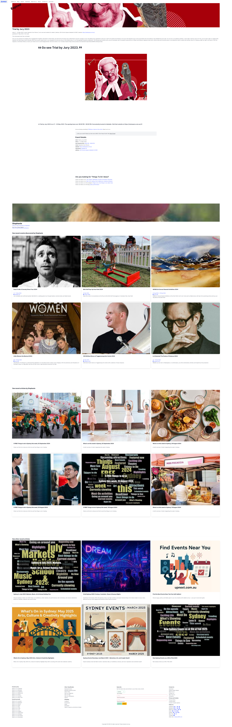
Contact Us (44, 1)
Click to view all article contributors (20, 228)
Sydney (93, 181)
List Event (51, 1)
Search (22, 1)
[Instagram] (176, 707)
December (110, 179)
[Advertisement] (5, 10)
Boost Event (112, 133)
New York (88, 181)
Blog (18, 1)
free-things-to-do (103, 182)
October (100, 179)
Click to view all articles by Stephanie (21, 225)
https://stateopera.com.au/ (88, 32)
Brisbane (110, 181)
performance (96, 184)
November (104, 179)
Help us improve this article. (96, 129)
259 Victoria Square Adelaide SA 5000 (88, 150)
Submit (119, 703)
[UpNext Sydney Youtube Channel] (174, 715)
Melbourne (100, 181)
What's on (13, 1)
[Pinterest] (179, 707)
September (95, 179)
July (87, 179)
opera (91, 184)
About (39, 1)
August (90, 179)
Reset (124, 703)
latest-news (110, 182)
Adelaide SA (84, 148)
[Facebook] (174, 707)
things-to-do (95, 182)
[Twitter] (178, 707)
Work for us (33, 1)
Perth (96, 181)
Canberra (106, 181)
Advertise (27, 1)
